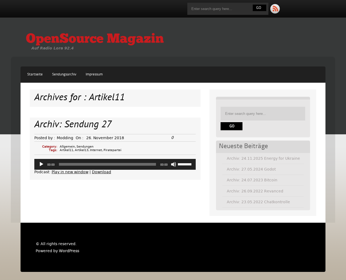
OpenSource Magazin (95, 39)
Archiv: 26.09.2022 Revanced (255, 191)
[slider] (185, 164)
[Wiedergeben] (41, 164)
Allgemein (67, 146)
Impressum (94, 74)
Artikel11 (66, 150)
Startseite (35, 74)
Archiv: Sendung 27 (73, 125)
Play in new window (70, 172)
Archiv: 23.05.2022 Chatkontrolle (258, 202)
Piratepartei (112, 150)
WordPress (69, 251)
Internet (96, 150)
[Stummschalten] (173, 164)
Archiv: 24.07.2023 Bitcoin (252, 180)
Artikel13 (81, 150)
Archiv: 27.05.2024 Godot (251, 169)
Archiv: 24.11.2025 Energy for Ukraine (263, 158)
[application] (115, 164)
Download (101, 172)
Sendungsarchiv (64, 74)
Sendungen (85, 146)
